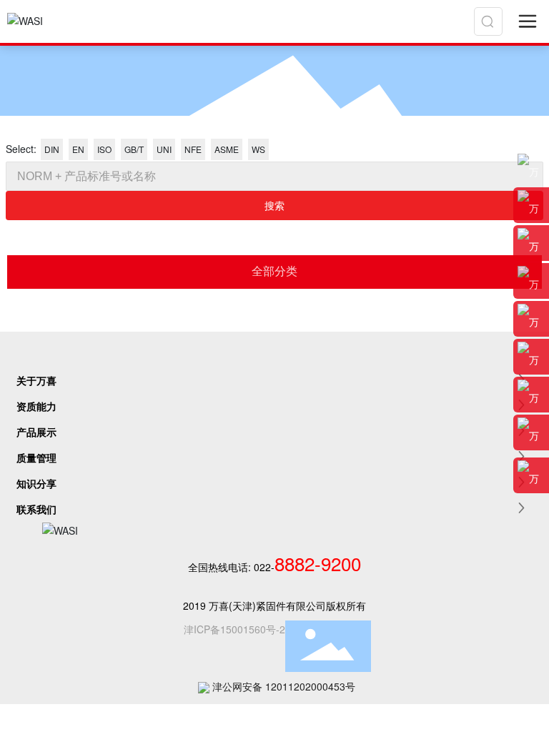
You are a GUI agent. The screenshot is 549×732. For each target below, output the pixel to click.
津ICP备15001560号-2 (234, 629)
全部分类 (274, 271)
